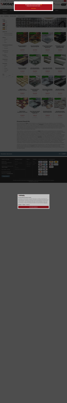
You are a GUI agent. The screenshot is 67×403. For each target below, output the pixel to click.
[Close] (51, 2)
